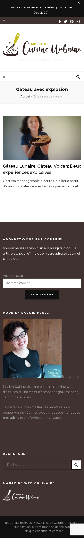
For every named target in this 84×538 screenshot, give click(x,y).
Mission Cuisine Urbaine (42, 60)
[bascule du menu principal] (4, 77)
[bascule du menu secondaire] (4, 20)
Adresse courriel (15, 276)
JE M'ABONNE (42, 294)
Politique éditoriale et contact (42, 531)
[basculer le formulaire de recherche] (78, 77)
